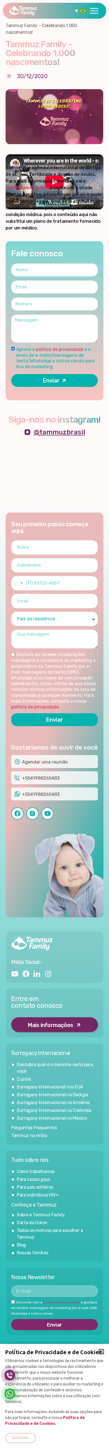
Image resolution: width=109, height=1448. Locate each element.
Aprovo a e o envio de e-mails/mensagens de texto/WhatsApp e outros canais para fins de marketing (55, 358)
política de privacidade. (35, 707)
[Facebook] (25, 973)
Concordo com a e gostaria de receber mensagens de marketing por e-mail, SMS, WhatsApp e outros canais (54, 1307)
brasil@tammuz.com (27, 187)
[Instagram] (48, 973)
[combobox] (17, 583)
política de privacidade (60, 349)
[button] (101, 1351)
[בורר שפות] (81, 11)
